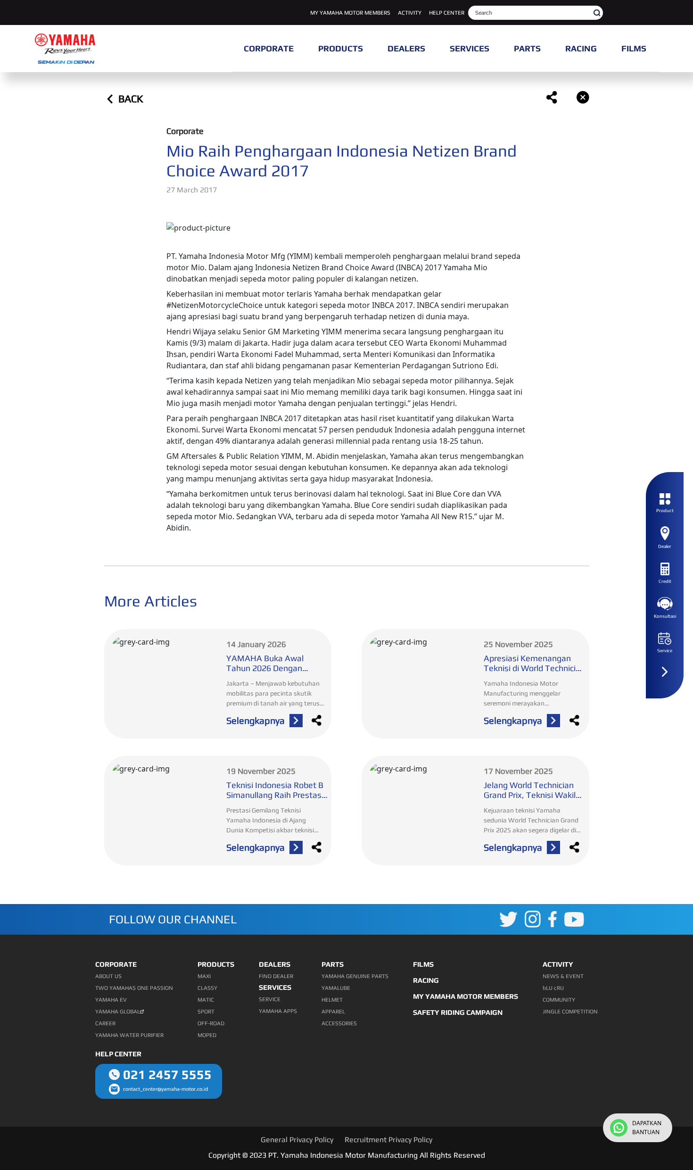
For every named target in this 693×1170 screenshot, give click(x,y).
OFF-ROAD (211, 1023)
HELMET (332, 999)
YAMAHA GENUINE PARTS (355, 976)
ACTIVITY (409, 12)
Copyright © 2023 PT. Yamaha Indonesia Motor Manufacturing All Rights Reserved (346, 1155)
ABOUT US (108, 976)
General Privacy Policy (297, 1139)
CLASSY (207, 988)
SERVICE (269, 999)
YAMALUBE (336, 988)
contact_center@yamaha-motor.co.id (165, 1089)
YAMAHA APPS (278, 1011)
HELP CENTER (446, 12)
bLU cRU (553, 988)
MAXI (204, 976)
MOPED (207, 1035)
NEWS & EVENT (563, 976)
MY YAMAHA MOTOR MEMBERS (350, 12)
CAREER (105, 1023)
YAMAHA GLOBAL (117, 1011)
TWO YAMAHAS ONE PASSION (134, 988)
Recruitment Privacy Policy (388, 1139)
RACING (426, 980)
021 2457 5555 (167, 1074)
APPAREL (333, 1011)
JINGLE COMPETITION (570, 1011)
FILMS (423, 964)
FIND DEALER (276, 976)
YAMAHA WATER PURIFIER (129, 1035)
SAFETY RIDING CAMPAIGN (458, 1012)
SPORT (206, 1011)
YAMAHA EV (111, 999)
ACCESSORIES (339, 1023)
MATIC (206, 999)
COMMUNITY (559, 999)
